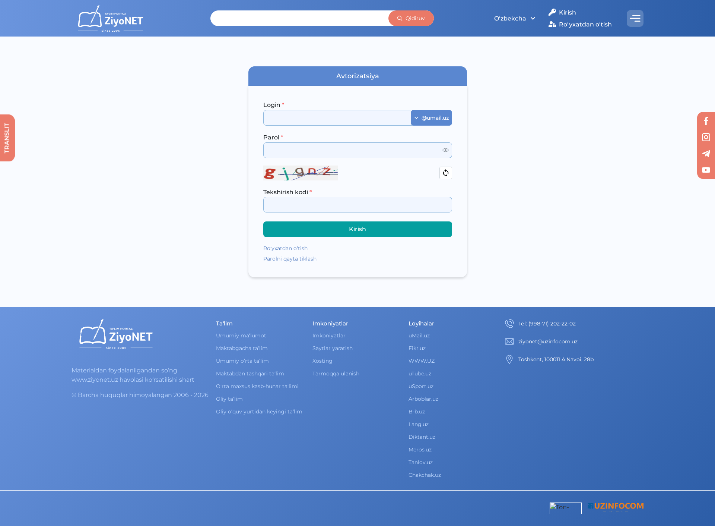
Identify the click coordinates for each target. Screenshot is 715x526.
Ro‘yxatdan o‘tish (585, 24)
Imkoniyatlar (329, 335)
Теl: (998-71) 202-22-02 (547, 323)
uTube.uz (420, 373)
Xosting (322, 361)
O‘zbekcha (510, 18)
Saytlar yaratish (332, 348)
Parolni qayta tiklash (290, 258)
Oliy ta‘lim (229, 399)
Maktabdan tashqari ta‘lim (250, 373)
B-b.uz (417, 411)
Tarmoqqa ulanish (335, 373)
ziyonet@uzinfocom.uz (548, 341)
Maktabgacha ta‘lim (242, 348)
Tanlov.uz (421, 462)
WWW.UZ (422, 361)
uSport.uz (421, 386)
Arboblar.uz (423, 399)
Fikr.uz (417, 348)
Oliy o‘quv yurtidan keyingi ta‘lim (259, 411)
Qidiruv (415, 18)
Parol (273, 137)
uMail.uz (419, 335)
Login (273, 104)
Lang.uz (419, 424)
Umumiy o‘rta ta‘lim (242, 361)
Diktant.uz (422, 437)
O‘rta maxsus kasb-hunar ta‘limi (257, 386)
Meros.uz (420, 449)
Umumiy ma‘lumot (241, 335)
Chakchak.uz (425, 475)
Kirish (567, 12)
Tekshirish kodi (287, 192)
